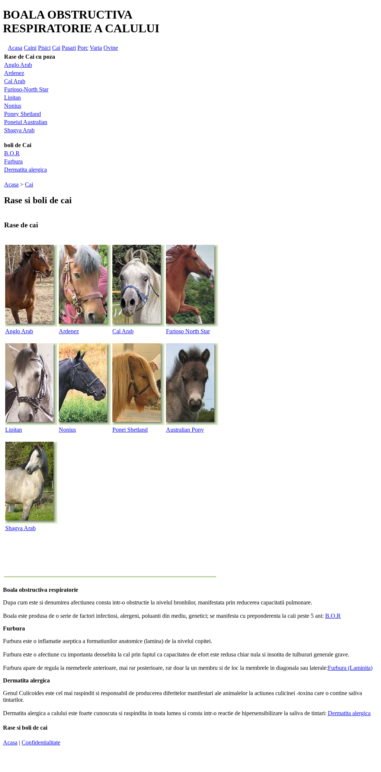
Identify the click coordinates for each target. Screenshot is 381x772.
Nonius (12, 106)
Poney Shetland (22, 114)
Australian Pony (185, 429)
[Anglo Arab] (31, 324)
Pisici (44, 48)
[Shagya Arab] (31, 521)
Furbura (13, 161)
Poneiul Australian (25, 122)
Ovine (110, 48)
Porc (82, 48)
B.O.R (12, 153)
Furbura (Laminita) (350, 668)
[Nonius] (85, 423)
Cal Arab (14, 81)
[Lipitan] (31, 423)
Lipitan (12, 97)
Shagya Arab (19, 130)
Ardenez (14, 73)
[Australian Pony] (192, 423)
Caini (30, 48)
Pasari (69, 48)
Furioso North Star (188, 331)
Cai (56, 48)
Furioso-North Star (26, 89)
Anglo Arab (18, 65)
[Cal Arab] (138, 324)
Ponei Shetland (130, 429)
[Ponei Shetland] (138, 423)
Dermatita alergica (25, 169)
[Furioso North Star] (192, 324)
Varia (96, 48)
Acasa (15, 48)
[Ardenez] (85, 324)
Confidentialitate (41, 742)
